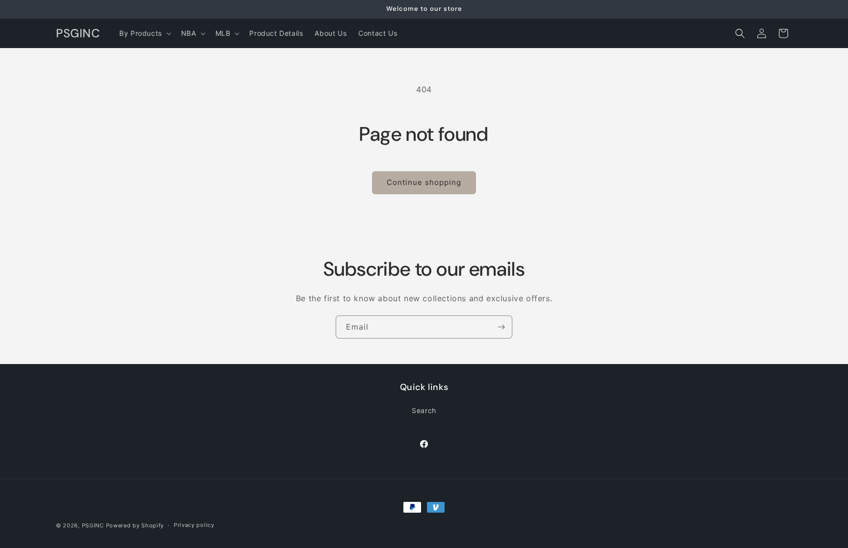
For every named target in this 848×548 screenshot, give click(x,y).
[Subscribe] (501, 327)
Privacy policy (194, 525)
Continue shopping (424, 182)
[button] (144, 33)
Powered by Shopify (135, 525)
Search (424, 410)
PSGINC (93, 525)
